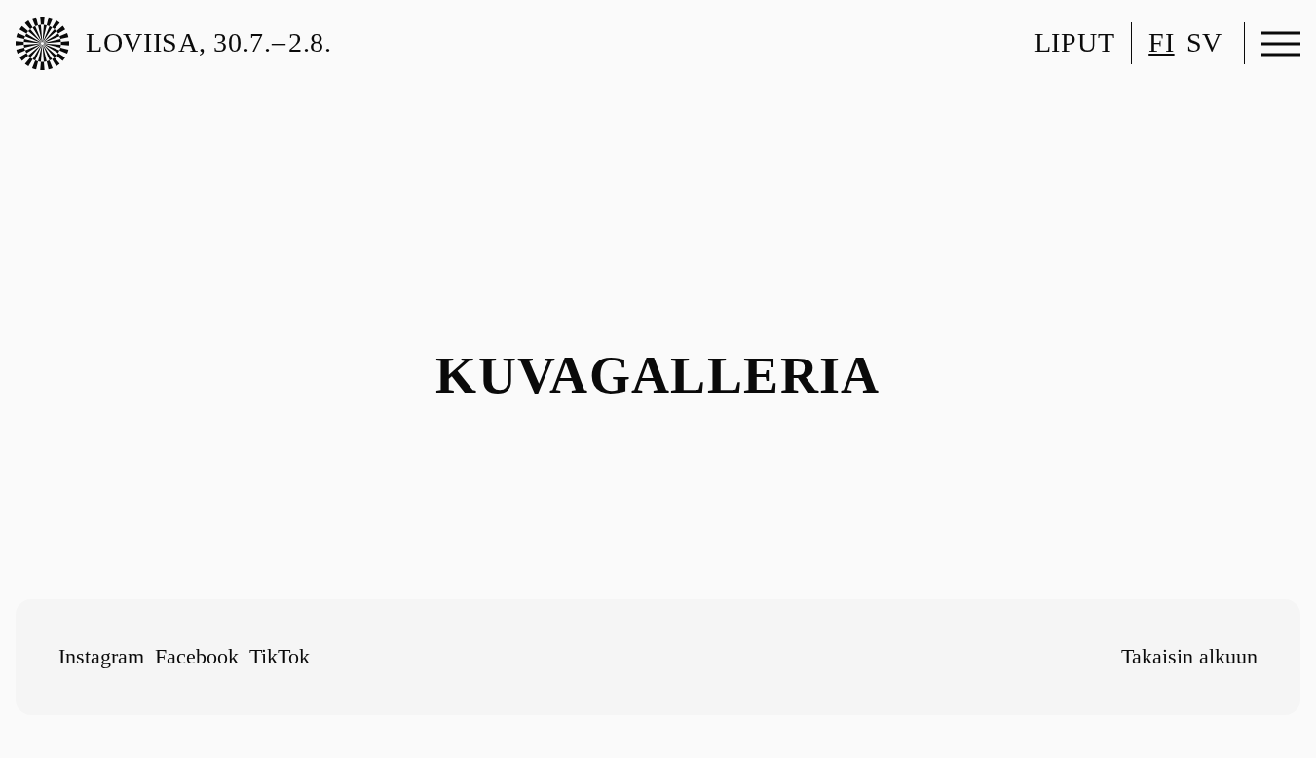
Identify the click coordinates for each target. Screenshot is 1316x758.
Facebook (197, 656)
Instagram (101, 656)
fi (1161, 42)
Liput (1074, 42)
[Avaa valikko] (1280, 43)
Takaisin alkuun (1189, 656)
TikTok (279, 656)
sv (1204, 42)
